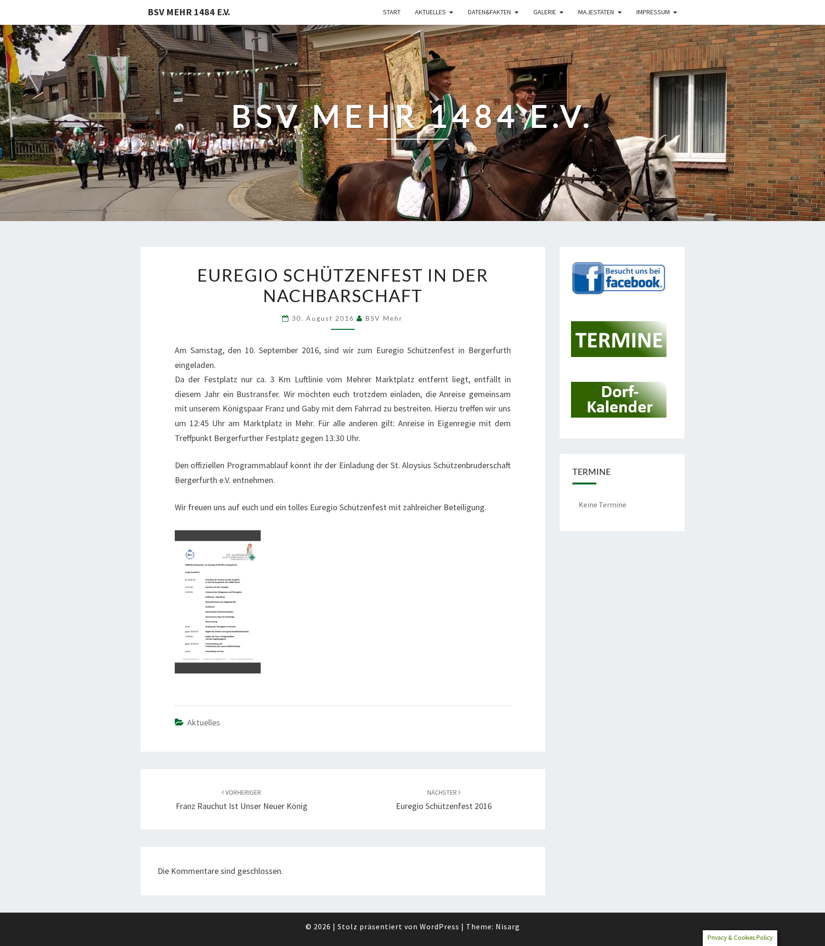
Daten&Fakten (489, 12)
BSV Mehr (384, 318)
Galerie (544, 12)
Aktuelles (430, 12)
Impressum (653, 12)
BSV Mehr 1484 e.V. (189, 12)
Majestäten (596, 12)
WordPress (439, 926)
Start (392, 12)
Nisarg (508, 926)
